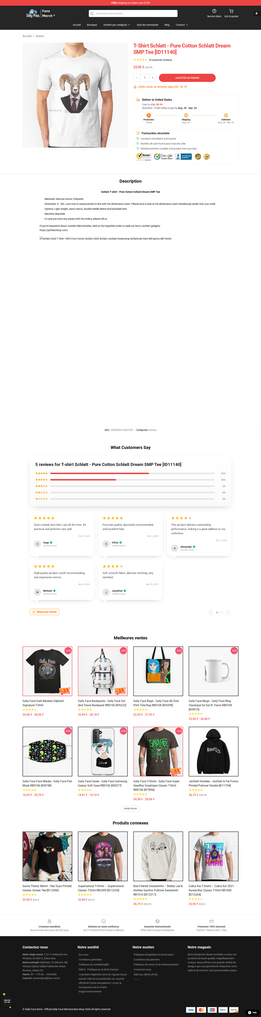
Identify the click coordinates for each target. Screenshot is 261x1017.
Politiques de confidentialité (94, 964)
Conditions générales (90, 959)
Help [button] (254, 1012)
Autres (40, 36)
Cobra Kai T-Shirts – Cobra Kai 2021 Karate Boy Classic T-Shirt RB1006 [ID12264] (211, 890)
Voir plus (130, 808)
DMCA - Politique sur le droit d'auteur (99, 969)
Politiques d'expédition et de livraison (154, 954)
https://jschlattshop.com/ (54, 230)
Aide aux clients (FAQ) (146, 974)
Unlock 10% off (7, 1001)
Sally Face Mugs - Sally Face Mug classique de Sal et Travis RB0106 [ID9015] (210, 705)
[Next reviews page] (228, 612)
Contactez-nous (142, 969)
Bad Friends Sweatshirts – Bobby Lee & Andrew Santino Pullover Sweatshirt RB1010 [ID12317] (158, 890)
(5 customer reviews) (160, 60)
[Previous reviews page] (211, 612)
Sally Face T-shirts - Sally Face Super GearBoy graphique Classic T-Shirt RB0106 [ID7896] (156, 785)
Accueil (27, 36)
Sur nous (83, 954)
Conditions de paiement (147, 959)
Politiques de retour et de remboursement (156, 964)
